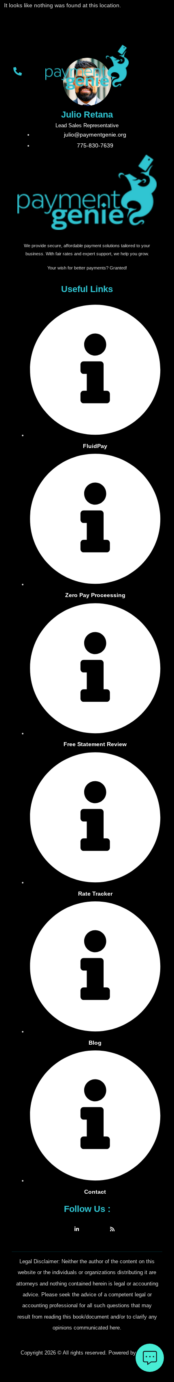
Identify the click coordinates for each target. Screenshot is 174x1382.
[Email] (95, 1228)
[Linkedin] (77, 1228)
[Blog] (112, 1228)
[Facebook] (59, 1228)
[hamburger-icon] (158, 73)
